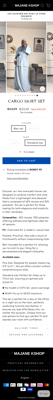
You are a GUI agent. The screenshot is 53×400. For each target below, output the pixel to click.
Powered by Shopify (26, 397)
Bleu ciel (18, 128)
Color (26, 123)
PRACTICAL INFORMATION (26, 363)
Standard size (35, 142)
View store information (17, 178)
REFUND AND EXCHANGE (26, 334)
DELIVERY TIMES (26, 328)
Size (26, 137)
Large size (16, 142)
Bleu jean (34, 128)
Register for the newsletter (26, 370)
